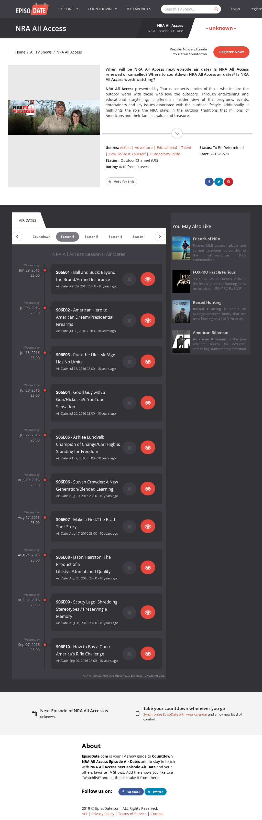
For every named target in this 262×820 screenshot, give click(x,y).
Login (235, 8)
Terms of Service (132, 813)
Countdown (41, 236)
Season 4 (115, 236)
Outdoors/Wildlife (165, 154)
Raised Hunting (207, 302)
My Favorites (138, 8)
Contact (157, 813)
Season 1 (139, 236)
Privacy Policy (102, 813)
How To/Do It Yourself (127, 154)
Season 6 (67, 236)
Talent (186, 147)
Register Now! (231, 51)
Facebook (133, 792)
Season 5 (91, 236)
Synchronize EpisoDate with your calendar (175, 714)
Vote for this (123, 181)
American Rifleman (210, 332)
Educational (167, 147)
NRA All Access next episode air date (106, 675)
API (84, 813)
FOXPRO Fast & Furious (214, 272)
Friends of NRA (206, 238)
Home (20, 52)
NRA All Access (69, 52)
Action (125, 147)
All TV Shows (41, 52)
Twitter (157, 792)
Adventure (144, 147)
